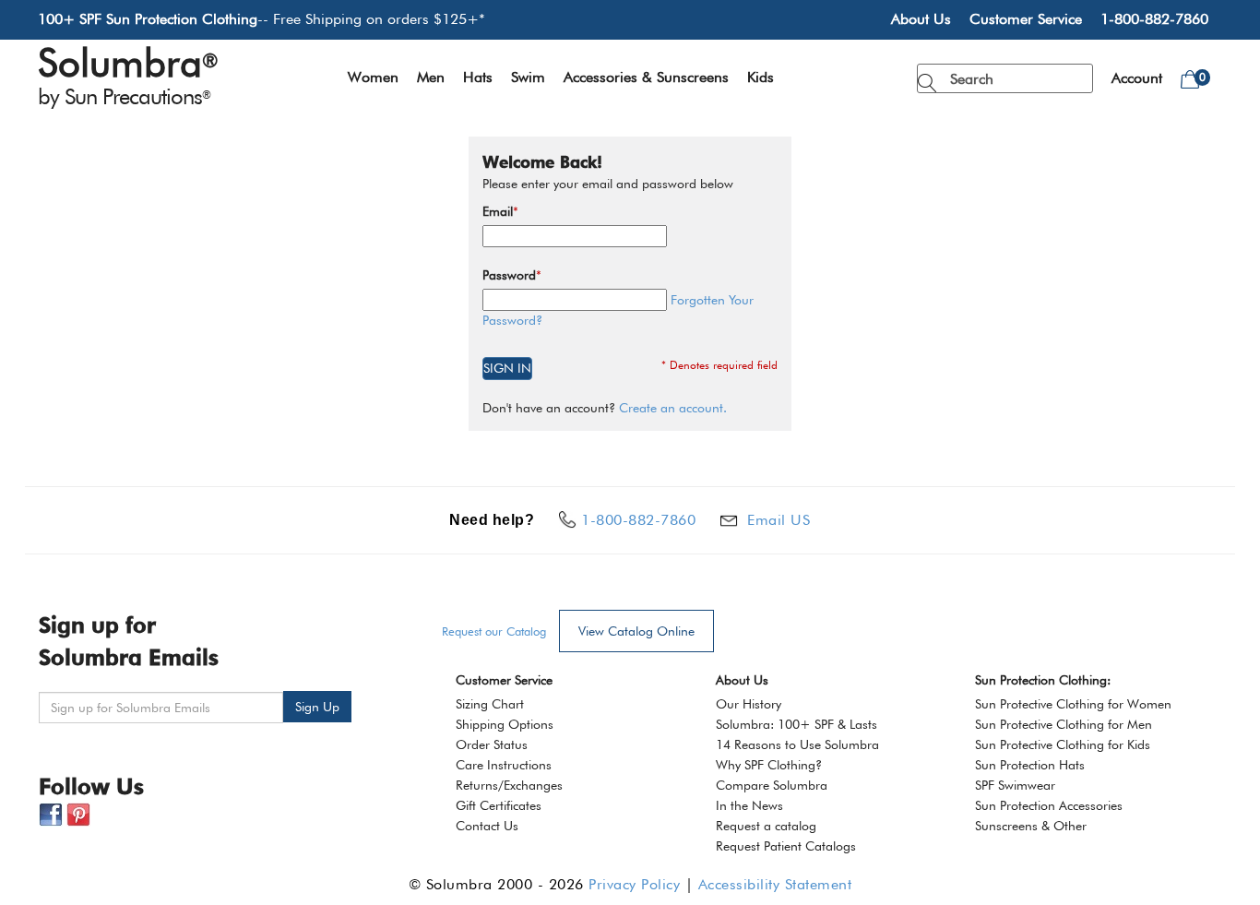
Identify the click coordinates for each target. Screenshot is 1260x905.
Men (431, 77)
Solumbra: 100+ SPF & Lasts (796, 724)
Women (373, 77)
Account (1136, 78)
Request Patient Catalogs (786, 846)
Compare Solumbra (771, 785)
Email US (778, 520)
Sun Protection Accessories (1049, 805)
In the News (749, 805)
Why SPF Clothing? (769, 764)
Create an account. (673, 407)
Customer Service (1025, 19)
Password (509, 275)
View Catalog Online (636, 631)
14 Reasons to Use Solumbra (797, 744)
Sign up (317, 706)
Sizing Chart (490, 704)
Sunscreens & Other (1031, 825)
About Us (921, 19)
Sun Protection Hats (1030, 764)
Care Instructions (504, 764)
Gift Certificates (498, 805)
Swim (528, 77)
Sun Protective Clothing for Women (1073, 704)
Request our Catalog (494, 631)
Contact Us (487, 825)
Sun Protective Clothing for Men (1063, 724)
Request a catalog (766, 825)
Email (497, 211)
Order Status (492, 744)
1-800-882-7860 (1154, 19)
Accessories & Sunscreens (646, 77)
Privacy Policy (634, 884)
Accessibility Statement (775, 884)
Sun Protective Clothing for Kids (1062, 744)
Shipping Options (504, 724)
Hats (478, 77)
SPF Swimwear (1015, 785)
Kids (760, 77)
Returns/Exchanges (509, 785)
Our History (748, 704)
